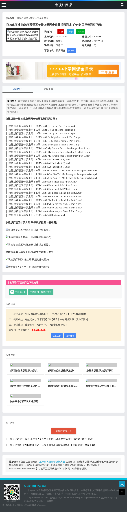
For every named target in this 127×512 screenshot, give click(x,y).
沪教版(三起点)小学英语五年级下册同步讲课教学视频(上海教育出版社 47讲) (54, 439)
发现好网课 (63, 5)
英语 (32, 18)
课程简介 (18, 89)
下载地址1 (20, 292)
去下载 (71, 50)
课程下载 (48, 89)
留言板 (81, 31)
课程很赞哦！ (62, 431)
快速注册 (57, 336)
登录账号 (70, 336)
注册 (61, 31)
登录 (71, 31)
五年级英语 (42, 18)
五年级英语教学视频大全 (52, 461)
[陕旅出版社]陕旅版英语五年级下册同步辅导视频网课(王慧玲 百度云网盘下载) (55, 445)
